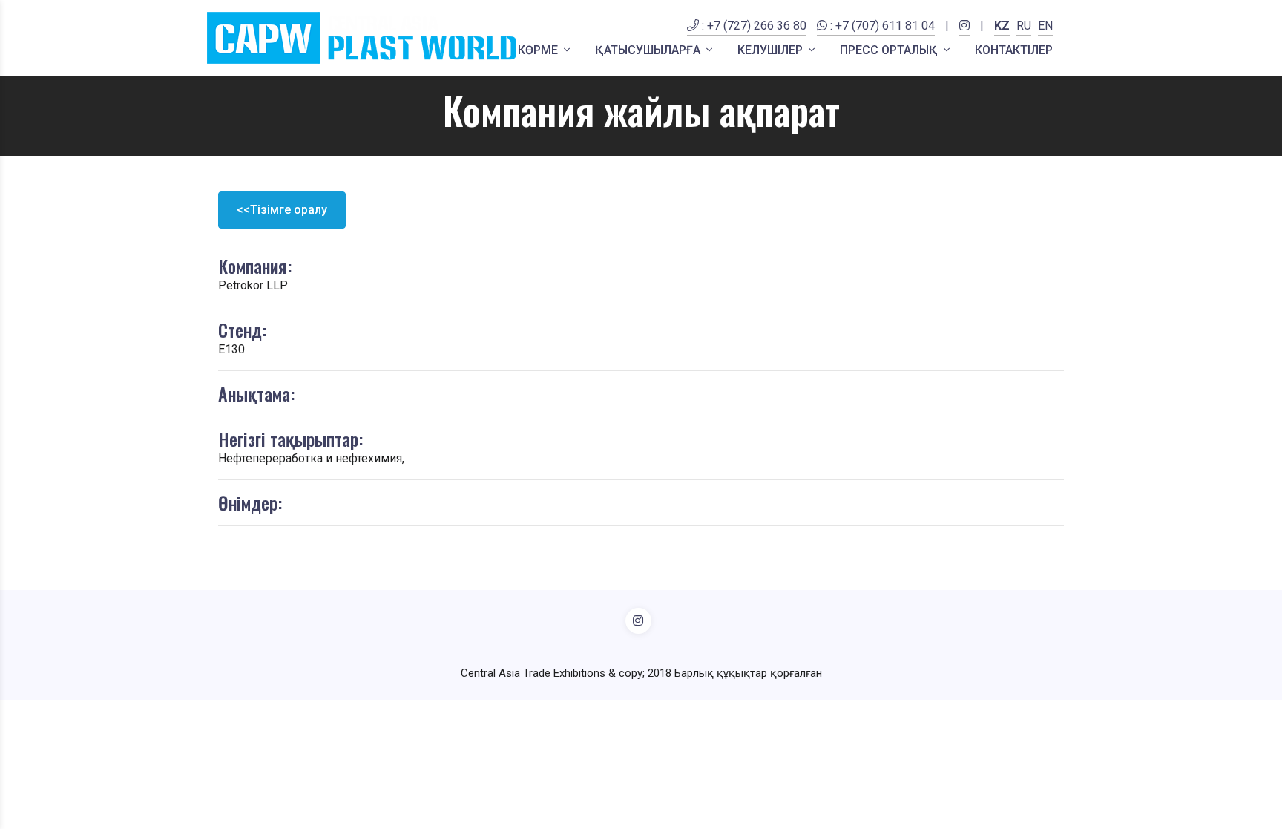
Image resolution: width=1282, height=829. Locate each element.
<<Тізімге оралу (282, 210)
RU (1023, 26)
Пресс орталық (890, 50)
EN (1045, 26)
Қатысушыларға (649, 50)
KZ (1002, 26)
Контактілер (1014, 50)
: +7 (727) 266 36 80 (752, 26)
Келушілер (771, 50)
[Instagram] (964, 35)
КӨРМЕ (539, 50)
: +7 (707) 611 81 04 (881, 26)
